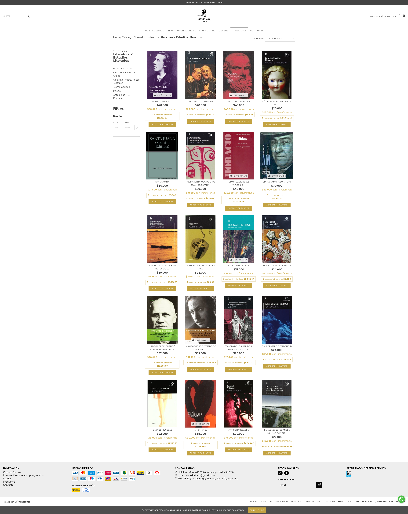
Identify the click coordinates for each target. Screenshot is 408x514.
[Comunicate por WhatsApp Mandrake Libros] (401, 499)
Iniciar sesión (390, 16)
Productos (239, 31)
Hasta (126, 123)
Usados (223, 31)
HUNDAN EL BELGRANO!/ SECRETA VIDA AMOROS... (162, 347)
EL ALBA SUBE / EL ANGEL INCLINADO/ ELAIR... (277, 431)
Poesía (117, 90)
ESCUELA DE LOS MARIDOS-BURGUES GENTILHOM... (238, 347)
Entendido (257, 510)
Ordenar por (259, 38)
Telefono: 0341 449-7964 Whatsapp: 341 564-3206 (206, 472)
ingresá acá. (367, 502)
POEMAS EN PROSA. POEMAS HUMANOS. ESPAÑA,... (200, 183)
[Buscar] (28, 16)
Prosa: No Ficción (122, 68)
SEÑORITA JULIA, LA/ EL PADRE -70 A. (277, 103)
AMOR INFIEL (200, 430)
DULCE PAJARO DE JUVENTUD (277, 346)
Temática (121, 51)
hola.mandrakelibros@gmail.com (197, 475)
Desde (116, 123)
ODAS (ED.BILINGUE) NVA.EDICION (239, 183)
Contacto (256, 31)
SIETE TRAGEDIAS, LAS (239, 101)
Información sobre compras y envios (191, 31)
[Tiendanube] (17, 503)
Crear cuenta (375, 16)
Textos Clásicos (121, 87)
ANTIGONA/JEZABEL (239, 430)
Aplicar (137, 127)
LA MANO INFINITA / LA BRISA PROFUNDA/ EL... (162, 267)
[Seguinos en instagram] (280, 473)
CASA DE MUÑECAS (162, 430)
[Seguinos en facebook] (286, 473)
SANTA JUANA (162, 182)
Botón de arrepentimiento (391, 502)
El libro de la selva (239, 265)
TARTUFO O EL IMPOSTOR (200, 101)
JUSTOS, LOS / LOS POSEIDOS (276, 265)
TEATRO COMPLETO (162, 101)
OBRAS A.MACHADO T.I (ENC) (276, 182)
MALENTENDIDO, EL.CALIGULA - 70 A (200, 267)
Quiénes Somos (154, 31)
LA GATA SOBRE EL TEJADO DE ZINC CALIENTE (200, 347)
